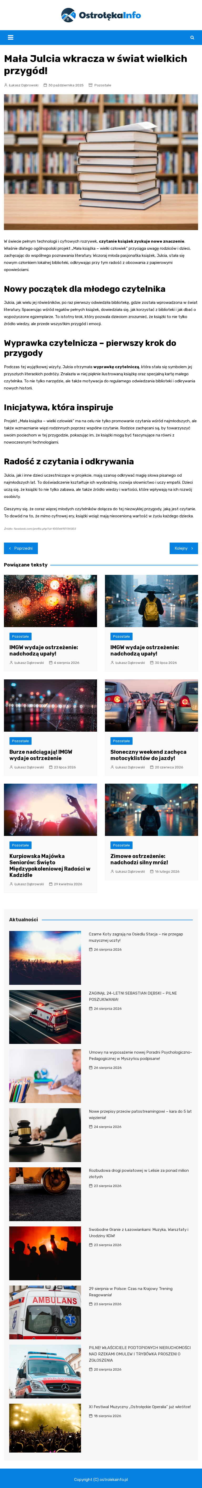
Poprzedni (23, 548)
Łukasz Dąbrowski (23, 85)
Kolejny (181, 548)
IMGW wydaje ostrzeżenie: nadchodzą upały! (43, 650)
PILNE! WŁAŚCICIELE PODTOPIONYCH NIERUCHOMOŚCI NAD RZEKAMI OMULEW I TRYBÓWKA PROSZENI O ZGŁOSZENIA (140, 1354)
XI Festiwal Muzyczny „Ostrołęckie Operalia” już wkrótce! (140, 1406)
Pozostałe (102, 85)
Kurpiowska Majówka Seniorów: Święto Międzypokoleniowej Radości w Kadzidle (49, 865)
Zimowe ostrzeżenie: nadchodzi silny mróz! (139, 859)
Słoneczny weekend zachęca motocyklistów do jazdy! (148, 755)
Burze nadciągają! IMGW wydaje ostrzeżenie (40, 755)
